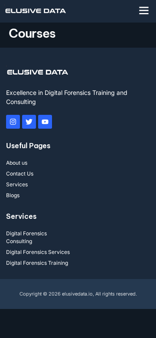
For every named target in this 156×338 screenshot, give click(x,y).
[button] (144, 10)
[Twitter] (29, 122)
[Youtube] (45, 122)
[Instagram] (13, 122)
